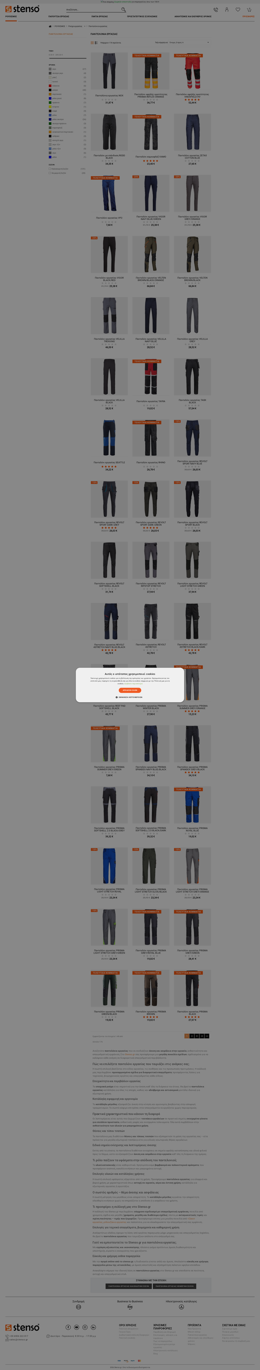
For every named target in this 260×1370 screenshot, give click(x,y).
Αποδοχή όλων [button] (130, 690)
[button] (130, 697)
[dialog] (130, 685)
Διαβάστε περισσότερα (133, 683)
